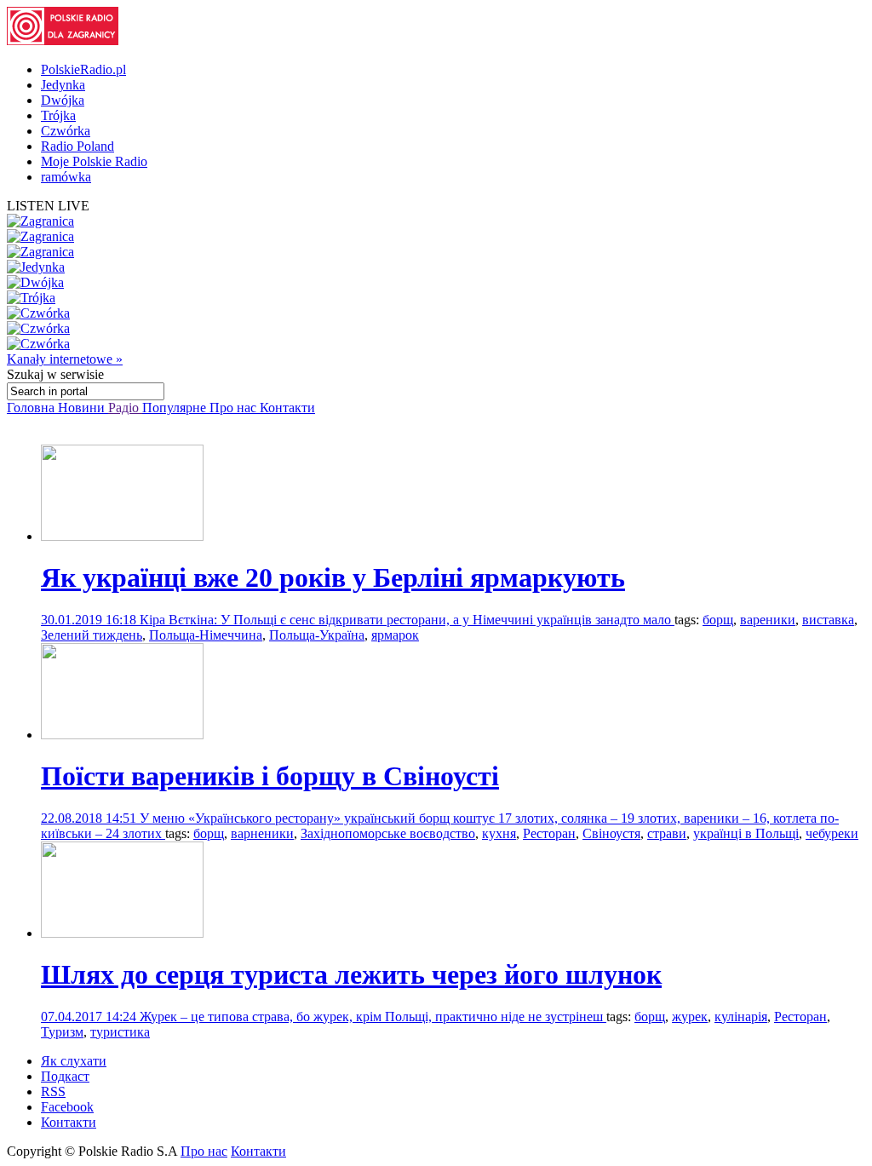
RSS (53, 1091)
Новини (83, 407)
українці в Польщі (746, 833)
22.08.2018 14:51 (90, 818)
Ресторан (549, 833)
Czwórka (65, 130)
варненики (262, 833)
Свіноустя (611, 833)
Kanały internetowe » (65, 359)
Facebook (67, 1107)
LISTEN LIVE (48, 205)
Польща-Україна (316, 635)
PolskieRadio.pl (83, 69)
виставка (828, 619)
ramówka (66, 176)
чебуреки (832, 833)
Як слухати (73, 1061)
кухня (499, 833)
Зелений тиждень (91, 635)
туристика (120, 1032)
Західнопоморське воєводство (388, 833)
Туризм (62, 1032)
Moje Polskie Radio (94, 161)
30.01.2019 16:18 (90, 619)
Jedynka (63, 85)
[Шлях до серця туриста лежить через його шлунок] (122, 933)
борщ (718, 619)
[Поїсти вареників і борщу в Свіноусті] (122, 734)
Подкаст (65, 1076)
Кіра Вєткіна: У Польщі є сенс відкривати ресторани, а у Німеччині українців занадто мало (407, 619)
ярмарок (395, 635)
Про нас (234, 407)
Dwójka (62, 100)
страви (666, 833)
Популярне (175, 407)
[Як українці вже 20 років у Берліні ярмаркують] (122, 536)
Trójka (58, 115)
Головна (32, 407)
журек (690, 1016)
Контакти (287, 407)
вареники (767, 619)
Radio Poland (77, 146)
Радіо (125, 407)
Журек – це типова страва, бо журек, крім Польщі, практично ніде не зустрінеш (373, 1016)
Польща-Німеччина (205, 635)
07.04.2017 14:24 (90, 1016)
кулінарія (740, 1016)
